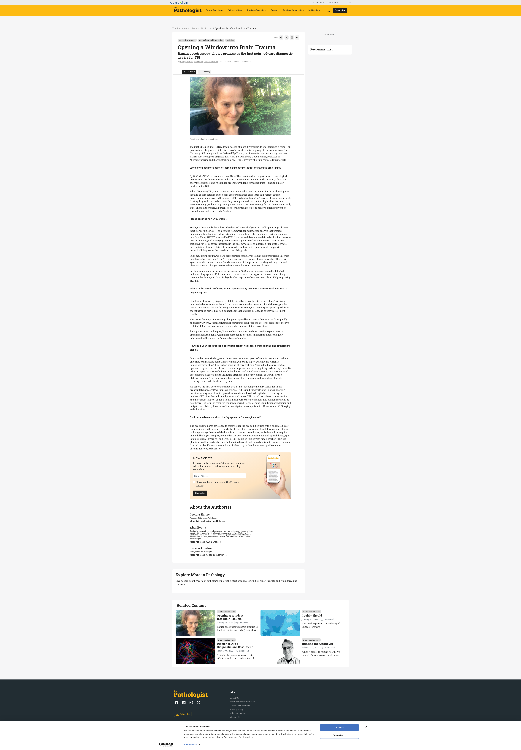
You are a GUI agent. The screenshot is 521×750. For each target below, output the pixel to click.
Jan (210, 28)
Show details (190, 744)
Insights (230, 40)
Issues (195, 28)
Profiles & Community (292, 10)
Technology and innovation (211, 40)
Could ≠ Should (312, 615)
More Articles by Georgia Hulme (206, 521)
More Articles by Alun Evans (204, 542)
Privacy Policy (236, 709)
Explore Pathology (214, 10)
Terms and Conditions (240, 706)
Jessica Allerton (211, 61)
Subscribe (200, 493)
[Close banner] (366, 726)
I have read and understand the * (217, 484)
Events (274, 10)
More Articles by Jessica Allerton (207, 555)
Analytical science (187, 40)
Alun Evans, (199, 61)
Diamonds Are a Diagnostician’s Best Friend (235, 645)
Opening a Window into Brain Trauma (235, 28)
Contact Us (235, 717)
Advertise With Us (238, 713)
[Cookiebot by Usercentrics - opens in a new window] (166, 745)
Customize (338, 735)
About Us (234, 698)
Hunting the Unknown (317, 643)
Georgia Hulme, (186, 61)
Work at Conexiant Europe (242, 702)
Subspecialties (234, 10)
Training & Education (256, 10)
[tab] (189, 72)
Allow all (339, 727)
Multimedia (313, 10)
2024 (203, 28)
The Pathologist (181, 28)
